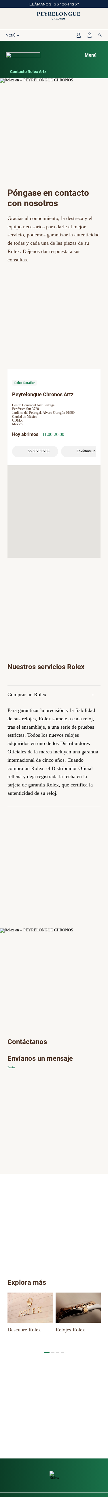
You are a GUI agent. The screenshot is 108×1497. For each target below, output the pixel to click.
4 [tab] (62, 1352)
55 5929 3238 (39, 451)
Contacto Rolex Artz (28, 71)
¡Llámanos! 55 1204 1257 (54, 4)
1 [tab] (47, 1352)
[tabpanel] (30, 1313)
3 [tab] (57, 1352)
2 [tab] (52, 1352)
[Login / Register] (77, 35)
